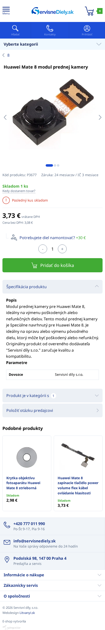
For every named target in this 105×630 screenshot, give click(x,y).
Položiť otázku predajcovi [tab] (29, 410)
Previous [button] (5, 117)
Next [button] (100, 117)
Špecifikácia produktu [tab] (26, 286)
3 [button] (58, 165)
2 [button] (55, 165)
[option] (52, 117)
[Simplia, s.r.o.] (52, 627)
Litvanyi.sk (27, 612)
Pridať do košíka (57, 265)
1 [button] (49, 165)
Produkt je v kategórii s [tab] (30, 395)
